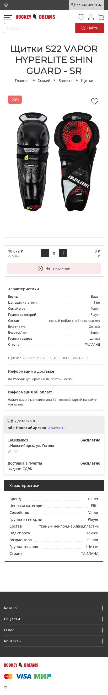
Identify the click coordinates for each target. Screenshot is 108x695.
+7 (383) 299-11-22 (89, 5)
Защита (66, 80)
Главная (22, 80)
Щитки (87, 80)
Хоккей (44, 80)
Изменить (56, 427)
